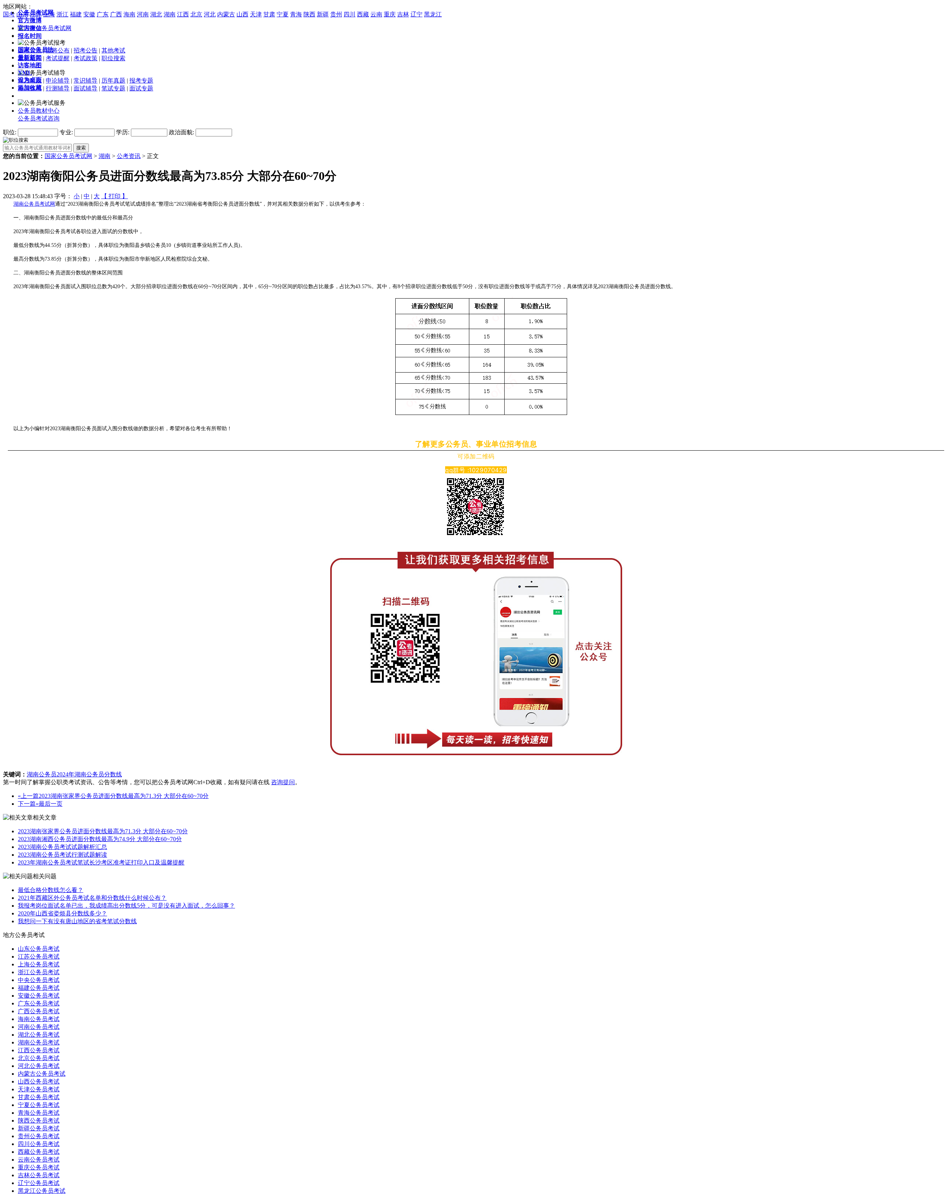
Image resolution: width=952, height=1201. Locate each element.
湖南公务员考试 (39, 1042)
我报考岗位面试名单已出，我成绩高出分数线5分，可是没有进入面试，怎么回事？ (126, 905)
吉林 (403, 14)
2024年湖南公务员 (80, 774)
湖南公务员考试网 (34, 204)
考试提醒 (58, 58)
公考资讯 (129, 156)
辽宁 (416, 14)
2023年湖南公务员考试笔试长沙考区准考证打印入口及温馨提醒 (101, 862)
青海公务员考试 (39, 1113)
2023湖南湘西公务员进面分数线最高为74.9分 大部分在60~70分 (100, 839)
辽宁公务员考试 (39, 1183)
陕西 (309, 14)
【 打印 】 (114, 196)
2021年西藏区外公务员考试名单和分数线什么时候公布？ (92, 898)
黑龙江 (433, 14)
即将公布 (58, 50)
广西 (116, 14)
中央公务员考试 (39, 980)
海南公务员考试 (39, 1019)
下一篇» (28, 804)
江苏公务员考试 (39, 956)
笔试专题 (113, 88)
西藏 (363, 14)
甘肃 (269, 14)
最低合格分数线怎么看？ (50, 890)
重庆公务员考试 (39, 1167)
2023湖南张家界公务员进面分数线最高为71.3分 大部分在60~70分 (124, 796)
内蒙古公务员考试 (41, 1073)
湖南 (170, 14)
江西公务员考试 (39, 1050)
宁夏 (283, 14)
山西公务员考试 (39, 1081)
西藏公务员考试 (39, 1152)
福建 (76, 14)
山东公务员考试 (39, 949)
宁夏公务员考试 (39, 1105)
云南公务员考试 (39, 1159)
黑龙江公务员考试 (41, 1191)
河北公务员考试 (39, 1066)
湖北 (156, 14)
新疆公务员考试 (39, 1128)
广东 (103, 14)
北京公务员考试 (39, 1058)
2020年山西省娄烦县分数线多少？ (62, 913)
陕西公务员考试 (39, 1120)
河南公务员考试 (39, 1027)
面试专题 (141, 88)
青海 (296, 14)
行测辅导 (58, 88)
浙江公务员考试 (39, 972)
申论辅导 (58, 80)
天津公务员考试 (39, 1089)
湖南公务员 (42, 774)
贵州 (336, 14)
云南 (376, 14)
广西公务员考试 (39, 1011)
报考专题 (141, 80)
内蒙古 (226, 14)
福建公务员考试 (39, 988)
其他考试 (113, 50)
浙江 (62, 14)
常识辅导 (85, 80)
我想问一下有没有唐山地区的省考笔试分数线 (77, 921)
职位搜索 (113, 58)
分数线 (113, 774)
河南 (143, 14)
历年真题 (113, 80)
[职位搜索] (15, 139)
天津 (256, 14)
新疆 (323, 14)
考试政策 (85, 58)
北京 (196, 14)
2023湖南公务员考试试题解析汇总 (62, 847)
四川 (350, 14)
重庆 (390, 14)
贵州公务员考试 (39, 1136)
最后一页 (50, 804)
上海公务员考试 (39, 964)
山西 (242, 14)
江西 (183, 14)
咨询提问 (283, 782)
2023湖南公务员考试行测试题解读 (62, 854)
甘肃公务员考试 (39, 1097)
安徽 (89, 14)
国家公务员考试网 (68, 156)
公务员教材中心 (39, 110)
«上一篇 (28, 796)
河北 (210, 14)
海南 (129, 14)
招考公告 (85, 50)
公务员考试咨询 (39, 118)
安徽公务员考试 (39, 995)
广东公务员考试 (39, 1003)
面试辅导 (85, 88)
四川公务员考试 (39, 1144)
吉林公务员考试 (39, 1175)
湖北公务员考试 (39, 1034)
